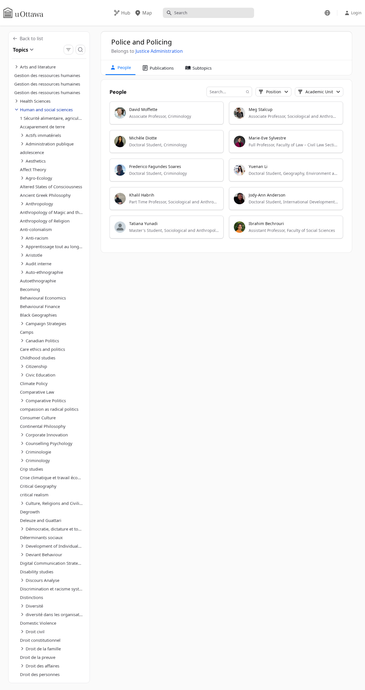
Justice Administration (159, 51)
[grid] (226, 172)
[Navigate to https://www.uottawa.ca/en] (23, 13)
